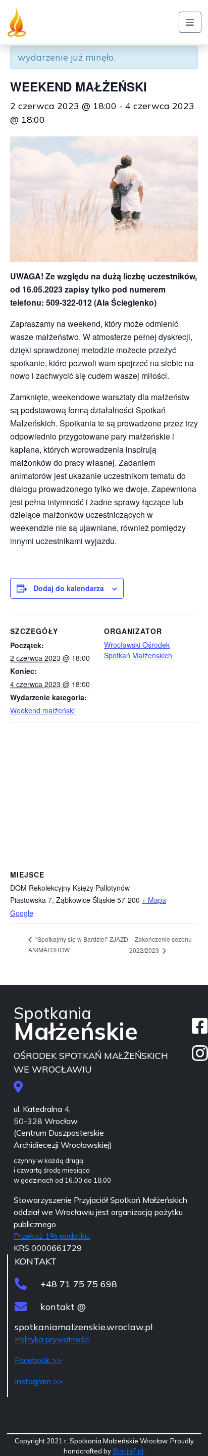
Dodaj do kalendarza (68, 588)
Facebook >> (38, 1360)
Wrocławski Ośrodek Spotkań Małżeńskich (138, 650)
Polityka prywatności (52, 1339)
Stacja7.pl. (129, 1451)
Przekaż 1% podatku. (52, 1236)
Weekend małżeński (42, 710)
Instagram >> (39, 1381)
